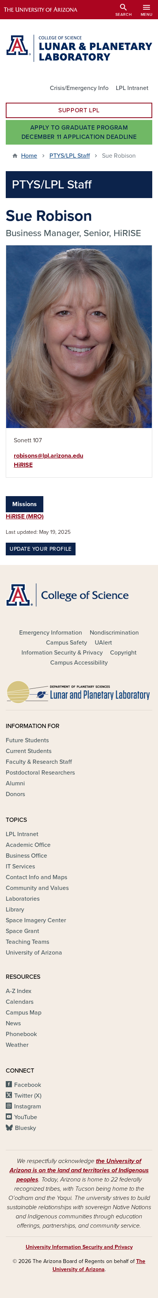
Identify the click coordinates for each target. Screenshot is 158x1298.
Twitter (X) (27, 1096)
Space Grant (22, 931)
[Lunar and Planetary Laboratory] (79, 690)
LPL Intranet (132, 88)
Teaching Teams (27, 942)
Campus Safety (66, 643)
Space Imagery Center (36, 920)
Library (15, 909)
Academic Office (28, 845)
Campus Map (23, 1012)
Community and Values (37, 888)
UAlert (103, 643)
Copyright (123, 652)
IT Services (20, 866)
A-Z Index (18, 991)
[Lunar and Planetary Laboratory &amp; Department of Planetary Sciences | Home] (79, 48)
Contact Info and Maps (36, 877)
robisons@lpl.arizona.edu (48, 456)
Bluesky (25, 1128)
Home (29, 156)
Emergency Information (50, 633)
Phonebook (21, 1034)
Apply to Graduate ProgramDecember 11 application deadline (79, 132)
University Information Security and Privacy (79, 1247)
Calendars (19, 1002)
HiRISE (23, 465)
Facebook (27, 1085)
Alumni (15, 783)
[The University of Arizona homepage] (46, 9)
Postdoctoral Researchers (40, 772)
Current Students (28, 751)
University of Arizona (34, 952)
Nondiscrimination (114, 633)
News (13, 1023)
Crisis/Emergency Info (79, 88)
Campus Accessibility (79, 662)
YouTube (25, 1117)
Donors (15, 794)
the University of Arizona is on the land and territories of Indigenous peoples (79, 1170)
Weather (17, 1045)
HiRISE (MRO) (25, 516)
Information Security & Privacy (62, 652)
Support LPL (79, 110)
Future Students (27, 740)
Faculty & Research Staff (39, 762)
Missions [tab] (24, 504)
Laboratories (23, 899)
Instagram (27, 1106)
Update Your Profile (41, 549)
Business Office (26, 856)
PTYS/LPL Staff (69, 156)
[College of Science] (79, 594)
